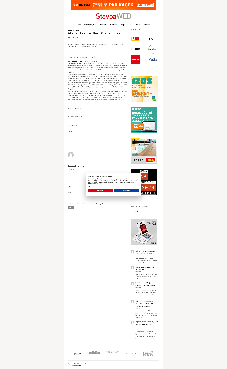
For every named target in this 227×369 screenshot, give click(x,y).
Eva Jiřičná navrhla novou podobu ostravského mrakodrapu (146, 324)
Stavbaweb (138, 212)
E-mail (69, 192)
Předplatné (137, 25)
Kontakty (147, 25)
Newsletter (113, 25)
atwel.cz (78, 365)
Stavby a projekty (90, 25)
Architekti (103, 25)
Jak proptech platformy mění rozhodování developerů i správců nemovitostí (145, 303)
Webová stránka (72, 198)
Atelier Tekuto (77, 61)
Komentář (71, 169)
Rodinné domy (73, 30)
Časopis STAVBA (125, 25)
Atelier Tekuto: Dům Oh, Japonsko (95, 33)
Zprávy (79, 25)
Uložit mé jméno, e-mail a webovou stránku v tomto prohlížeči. (88, 204)
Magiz (137, 301)
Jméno (70, 186)
